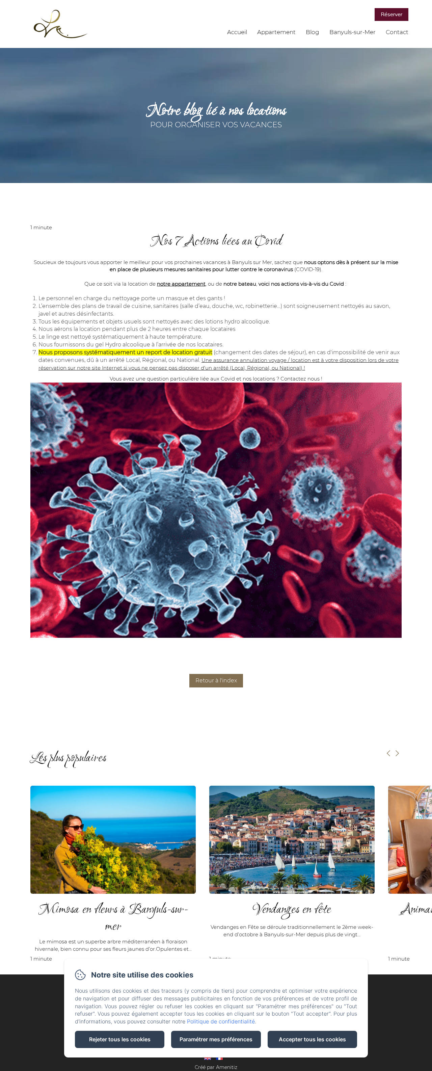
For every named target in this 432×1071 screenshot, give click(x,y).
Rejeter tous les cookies (120, 1039)
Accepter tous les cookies (312, 1039)
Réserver (391, 14)
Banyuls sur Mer (252, 262)
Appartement (276, 32)
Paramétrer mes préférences (216, 1039)
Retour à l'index (216, 680)
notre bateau (239, 284)
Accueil (237, 32)
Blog (312, 32)
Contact (397, 32)
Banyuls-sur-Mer (352, 32)
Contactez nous (300, 378)
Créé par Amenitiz (216, 1067)
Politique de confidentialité (221, 1021)
